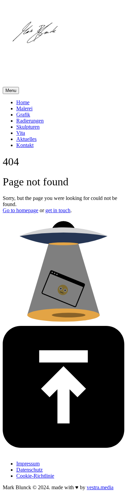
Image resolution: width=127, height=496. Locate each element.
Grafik (23, 114)
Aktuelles (26, 139)
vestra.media (100, 487)
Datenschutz (29, 470)
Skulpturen (28, 127)
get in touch (57, 210)
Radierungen (30, 121)
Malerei (24, 108)
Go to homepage (20, 210)
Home (22, 102)
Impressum (28, 463)
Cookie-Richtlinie (35, 476)
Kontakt (25, 145)
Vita (20, 133)
